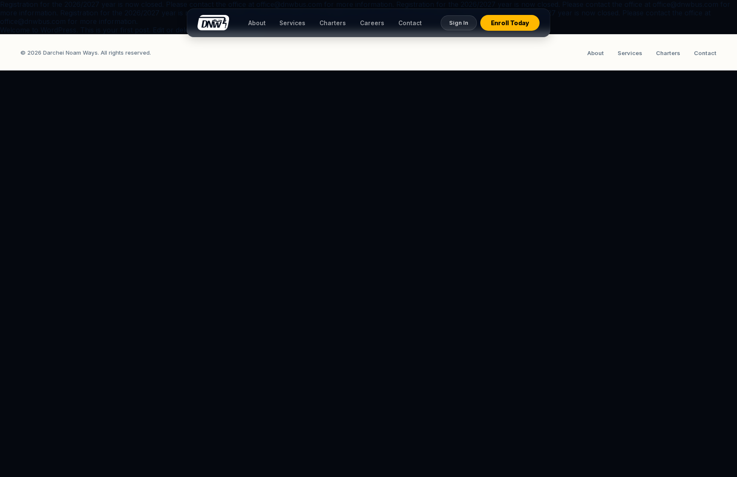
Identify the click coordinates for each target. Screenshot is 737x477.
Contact (410, 23)
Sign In (458, 22)
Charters (332, 23)
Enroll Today (510, 22)
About (257, 23)
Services (292, 23)
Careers (372, 23)
